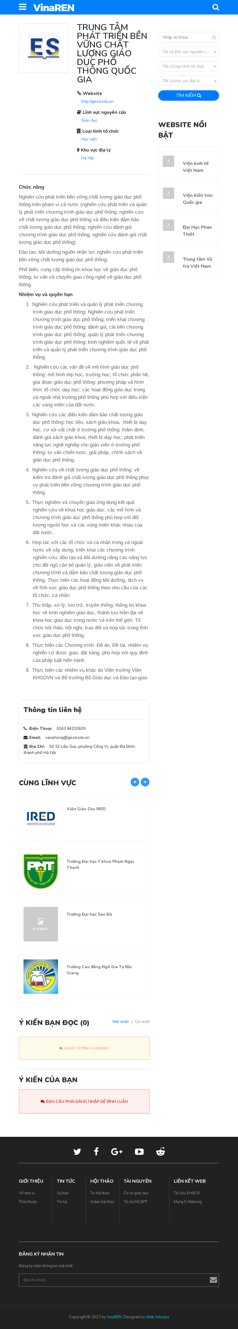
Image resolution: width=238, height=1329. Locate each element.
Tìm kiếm (186, 95)
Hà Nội (87, 158)
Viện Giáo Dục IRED (86, 809)
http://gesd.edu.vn (97, 101)
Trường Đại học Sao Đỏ (89, 914)
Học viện (89, 139)
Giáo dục (89, 120)
